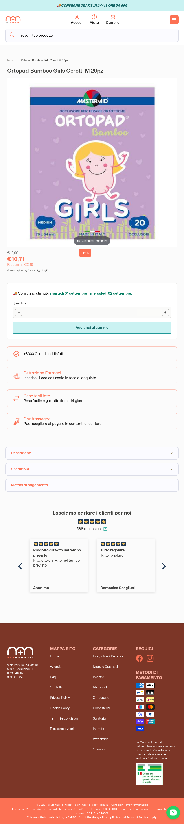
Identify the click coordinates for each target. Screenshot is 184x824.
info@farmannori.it (137, 804)
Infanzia (98, 677)
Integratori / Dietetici (108, 656)
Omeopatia (101, 697)
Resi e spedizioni (62, 729)
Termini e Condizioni (112, 804)
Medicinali (100, 687)
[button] (112, 20)
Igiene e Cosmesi (105, 666)
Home (11, 60)
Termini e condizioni (64, 718)
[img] (92, 522)
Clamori (99, 749)
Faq (53, 677)
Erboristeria (101, 708)
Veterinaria (100, 739)
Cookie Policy (60, 708)
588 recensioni (89, 529)
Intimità (98, 729)
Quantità (19, 303)
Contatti (56, 687)
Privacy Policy (60, 697)
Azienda (55, 666)
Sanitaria (99, 718)
